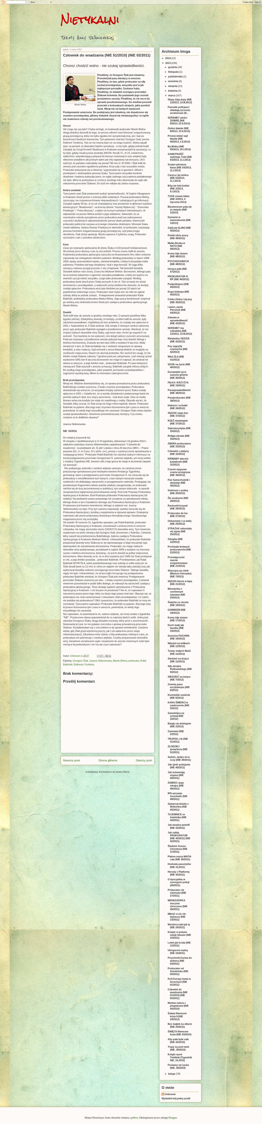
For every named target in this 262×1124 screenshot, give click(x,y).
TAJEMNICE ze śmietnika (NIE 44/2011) (177, 817)
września (173, 81)
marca (172, 95)
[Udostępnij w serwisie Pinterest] (109, 656)
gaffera (134, 1117)
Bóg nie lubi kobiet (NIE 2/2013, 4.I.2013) (178, 188)
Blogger (172, 1117)
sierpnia (173, 86)
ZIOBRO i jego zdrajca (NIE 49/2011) (176, 785)
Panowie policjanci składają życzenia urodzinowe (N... (179, 110)
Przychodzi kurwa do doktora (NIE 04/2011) (180, 961)
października (175, 76)
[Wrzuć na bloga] (101, 656)
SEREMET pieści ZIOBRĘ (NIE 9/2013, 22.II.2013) (179, 120)
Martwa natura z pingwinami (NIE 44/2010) (178, 1006)
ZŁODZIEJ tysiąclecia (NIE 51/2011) (178, 749)
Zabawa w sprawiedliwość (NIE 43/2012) (178, 320)
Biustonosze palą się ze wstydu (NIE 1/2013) (180, 209)
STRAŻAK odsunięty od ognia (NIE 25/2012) (180, 531)
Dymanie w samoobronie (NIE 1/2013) (179, 220)
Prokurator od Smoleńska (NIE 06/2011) (178, 971)
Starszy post (144, 760)
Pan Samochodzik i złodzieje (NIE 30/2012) (179, 483)
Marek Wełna (120, 660)
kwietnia (173, 90)
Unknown (170, 1094)
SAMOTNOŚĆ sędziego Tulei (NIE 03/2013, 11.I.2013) (180, 157)
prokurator (133, 660)
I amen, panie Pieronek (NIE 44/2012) (177, 310)
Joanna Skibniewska (100, 660)
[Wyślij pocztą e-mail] (98, 656)
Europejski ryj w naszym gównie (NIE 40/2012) (178, 375)
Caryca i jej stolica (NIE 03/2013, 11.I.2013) (178, 178)
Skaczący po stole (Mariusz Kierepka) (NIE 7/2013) (179, 573)
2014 (168, 58)
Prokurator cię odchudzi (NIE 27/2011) (177, 893)
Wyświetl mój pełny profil (176, 1098)
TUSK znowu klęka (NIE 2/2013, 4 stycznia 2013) (178, 199)
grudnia (173, 67)
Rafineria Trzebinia (84, 664)
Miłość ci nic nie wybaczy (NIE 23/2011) (177, 917)
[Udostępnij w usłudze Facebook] (106, 656)
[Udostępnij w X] (104, 656)
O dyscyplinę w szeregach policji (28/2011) (178, 882)
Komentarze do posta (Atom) (114, 772)
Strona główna (107, 760)
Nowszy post (71, 760)
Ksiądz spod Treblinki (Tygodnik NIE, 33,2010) (180, 1057)
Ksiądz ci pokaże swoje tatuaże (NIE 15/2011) (179, 935)
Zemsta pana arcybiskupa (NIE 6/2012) (179, 687)
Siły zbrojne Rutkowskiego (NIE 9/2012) (180, 669)
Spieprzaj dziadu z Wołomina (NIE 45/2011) (178, 807)
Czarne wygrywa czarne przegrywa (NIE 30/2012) (179, 472)
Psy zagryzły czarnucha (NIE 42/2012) (178, 349)
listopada (173, 72)
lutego (172, 1074)
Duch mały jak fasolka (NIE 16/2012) (176, 628)
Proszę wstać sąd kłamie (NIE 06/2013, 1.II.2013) (179, 139)
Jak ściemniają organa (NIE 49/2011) (176, 775)
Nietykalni (90, 19)
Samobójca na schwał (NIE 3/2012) (176, 716)
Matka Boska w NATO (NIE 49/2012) (176, 246)
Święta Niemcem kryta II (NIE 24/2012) (177, 1016)
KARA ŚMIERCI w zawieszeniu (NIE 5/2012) (178, 705)
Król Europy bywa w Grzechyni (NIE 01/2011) (179, 982)
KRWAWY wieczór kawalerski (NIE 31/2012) (178, 461)
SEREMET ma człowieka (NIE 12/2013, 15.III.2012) (180, 331)
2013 (168, 63)
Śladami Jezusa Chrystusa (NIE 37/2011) (177, 849)
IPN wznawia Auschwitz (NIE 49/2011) (177, 796)
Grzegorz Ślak (80, 660)
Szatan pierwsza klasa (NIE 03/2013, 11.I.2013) (179, 167)
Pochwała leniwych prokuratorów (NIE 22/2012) (179, 549)
